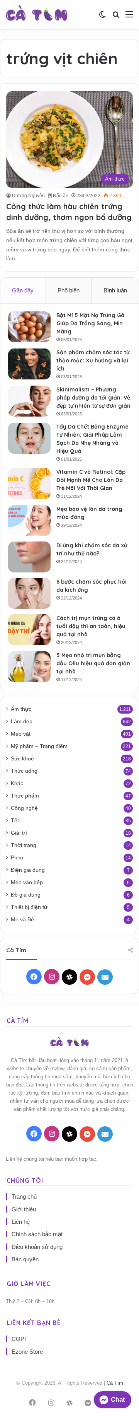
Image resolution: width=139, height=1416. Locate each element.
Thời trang (23, 845)
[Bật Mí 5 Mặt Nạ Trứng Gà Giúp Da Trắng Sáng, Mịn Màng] (29, 326)
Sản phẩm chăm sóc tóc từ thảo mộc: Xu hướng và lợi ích (92, 360)
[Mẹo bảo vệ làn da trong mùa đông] (29, 520)
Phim (17, 858)
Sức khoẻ (22, 759)
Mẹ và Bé (22, 919)
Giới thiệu (24, 1209)
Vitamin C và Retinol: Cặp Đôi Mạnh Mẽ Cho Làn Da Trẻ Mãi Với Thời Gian (90, 480)
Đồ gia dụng (26, 895)
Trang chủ (24, 1196)
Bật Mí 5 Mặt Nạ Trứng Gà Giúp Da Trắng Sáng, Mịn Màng (90, 323)
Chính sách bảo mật (37, 1234)
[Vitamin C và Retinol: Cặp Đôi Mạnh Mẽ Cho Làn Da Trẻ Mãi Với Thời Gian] (29, 483)
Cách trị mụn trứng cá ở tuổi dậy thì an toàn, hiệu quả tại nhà (90, 626)
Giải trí (19, 833)
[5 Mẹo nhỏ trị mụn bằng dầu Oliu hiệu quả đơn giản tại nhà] (29, 666)
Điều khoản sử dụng (37, 1246)
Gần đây (23, 290)
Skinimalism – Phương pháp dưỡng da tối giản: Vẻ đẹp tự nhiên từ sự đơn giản (93, 397)
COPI (19, 1339)
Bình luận (115, 290)
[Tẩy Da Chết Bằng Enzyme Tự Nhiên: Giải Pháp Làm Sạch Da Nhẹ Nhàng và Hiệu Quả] (29, 438)
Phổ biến (69, 290)
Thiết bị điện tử (29, 907)
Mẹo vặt (21, 734)
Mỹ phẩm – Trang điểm (39, 746)
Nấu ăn (60, 195)
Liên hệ (21, 1221)
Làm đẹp (21, 721)
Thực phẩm (25, 796)
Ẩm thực (21, 709)
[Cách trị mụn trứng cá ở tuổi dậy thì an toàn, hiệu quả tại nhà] (29, 629)
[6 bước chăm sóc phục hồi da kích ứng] (29, 593)
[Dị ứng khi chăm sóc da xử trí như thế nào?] (29, 556)
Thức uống (24, 771)
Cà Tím (115, 1383)
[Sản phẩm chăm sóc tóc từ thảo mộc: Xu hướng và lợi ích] (29, 363)
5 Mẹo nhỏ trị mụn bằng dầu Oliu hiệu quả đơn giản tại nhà (93, 663)
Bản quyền (25, 1259)
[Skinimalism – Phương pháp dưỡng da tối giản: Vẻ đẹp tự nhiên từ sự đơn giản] (29, 401)
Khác (17, 783)
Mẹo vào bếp (27, 882)
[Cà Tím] (37, 14)
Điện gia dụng (28, 870)
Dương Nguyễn (28, 195)
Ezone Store (27, 1351)
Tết (15, 820)
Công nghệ (24, 808)
